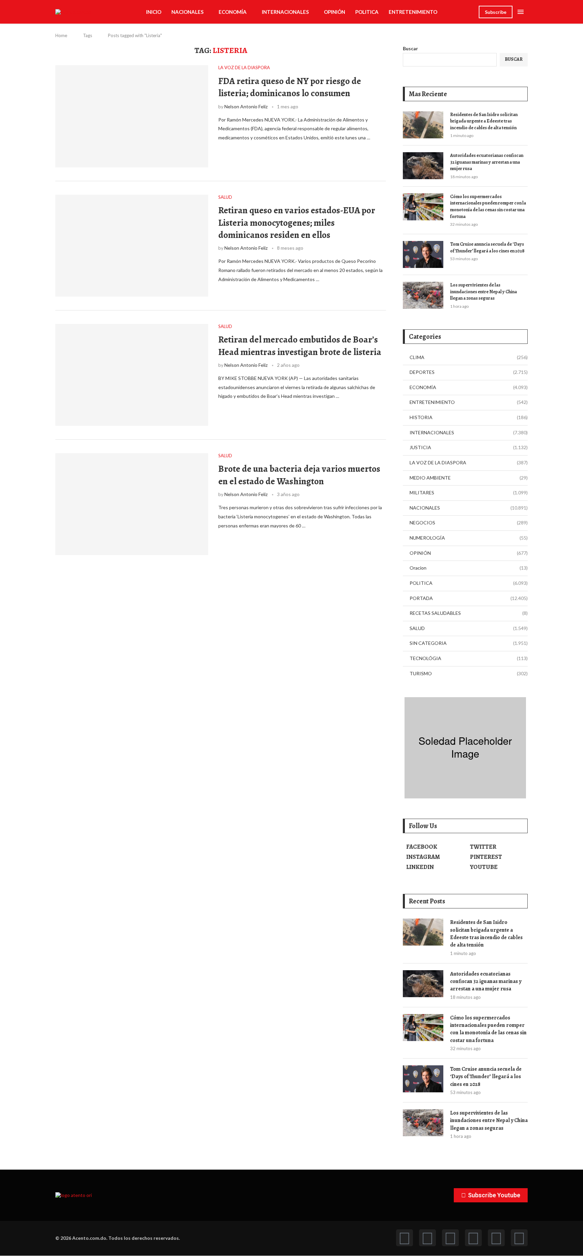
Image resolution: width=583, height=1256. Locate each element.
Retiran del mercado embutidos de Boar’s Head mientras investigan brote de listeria (299, 345)
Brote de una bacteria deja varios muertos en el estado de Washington (299, 475)
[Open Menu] (521, 12)
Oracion (469, 568)
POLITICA (367, 12)
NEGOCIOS (469, 522)
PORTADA (469, 598)
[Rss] (496, 1237)
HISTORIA (469, 417)
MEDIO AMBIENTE (469, 478)
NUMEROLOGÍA (469, 538)
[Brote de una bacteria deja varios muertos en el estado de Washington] (131, 504)
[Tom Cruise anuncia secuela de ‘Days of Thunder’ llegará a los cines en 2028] (423, 254)
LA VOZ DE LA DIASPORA (469, 462)
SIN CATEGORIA (469, 643)
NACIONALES (187, 12)
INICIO (153, 12)
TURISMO (469, 673)
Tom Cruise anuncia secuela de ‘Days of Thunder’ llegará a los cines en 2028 (487, 247)
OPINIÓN (334, 12)
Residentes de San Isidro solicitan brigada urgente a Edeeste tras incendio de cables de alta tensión (484, 121)
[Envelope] (519, 1237)
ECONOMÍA (233, 12)
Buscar (410, 48)
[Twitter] (427, 1237)
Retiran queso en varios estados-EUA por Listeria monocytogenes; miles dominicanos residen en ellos (296, 222)
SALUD (469, 628)
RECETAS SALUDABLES (469, 613)
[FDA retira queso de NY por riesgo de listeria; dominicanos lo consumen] (131, 116)
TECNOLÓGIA (469, 658)
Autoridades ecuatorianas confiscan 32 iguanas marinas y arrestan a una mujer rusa (486, 162)
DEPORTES (469, 372)
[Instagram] (450, 1237)
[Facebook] (404, 1237)
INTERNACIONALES (285, 12)
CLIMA (469, 357)
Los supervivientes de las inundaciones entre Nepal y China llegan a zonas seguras (483, 291)
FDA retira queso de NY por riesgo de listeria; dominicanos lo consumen (289, 87)
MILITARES (469, 492)
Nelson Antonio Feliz (246, 106)
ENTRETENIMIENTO (413, 12)
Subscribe (495, 12)
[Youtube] (473, 1237)
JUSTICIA (469, 447)
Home (61, 35)
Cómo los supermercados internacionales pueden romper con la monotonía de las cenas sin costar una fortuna (488, 206)
